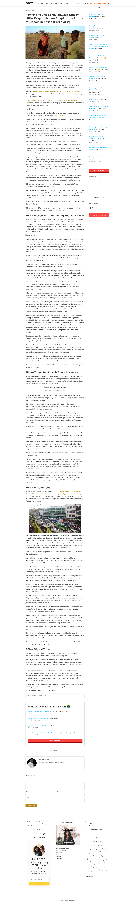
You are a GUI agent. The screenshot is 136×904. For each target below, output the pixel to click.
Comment (28, 780)
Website (27, 797)
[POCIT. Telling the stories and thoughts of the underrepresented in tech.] (29, 3)
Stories (40, 3)
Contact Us (59, 858)
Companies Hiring (56, 3)
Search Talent (59, 852)
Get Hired (58, 854)
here (44, 695)
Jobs (46, 3)
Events (86, 3)
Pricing (57, 860)
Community (78, 3)
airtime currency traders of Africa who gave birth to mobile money (56, 91)
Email (57, 791)
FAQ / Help (58, 856)
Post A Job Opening (61, 850)
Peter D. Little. (59, 115)
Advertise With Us (89, 824)
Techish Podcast (89, 825)
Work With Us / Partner (98, 3)
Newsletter (68, 3)
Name (27, 791)
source (63, 390)
